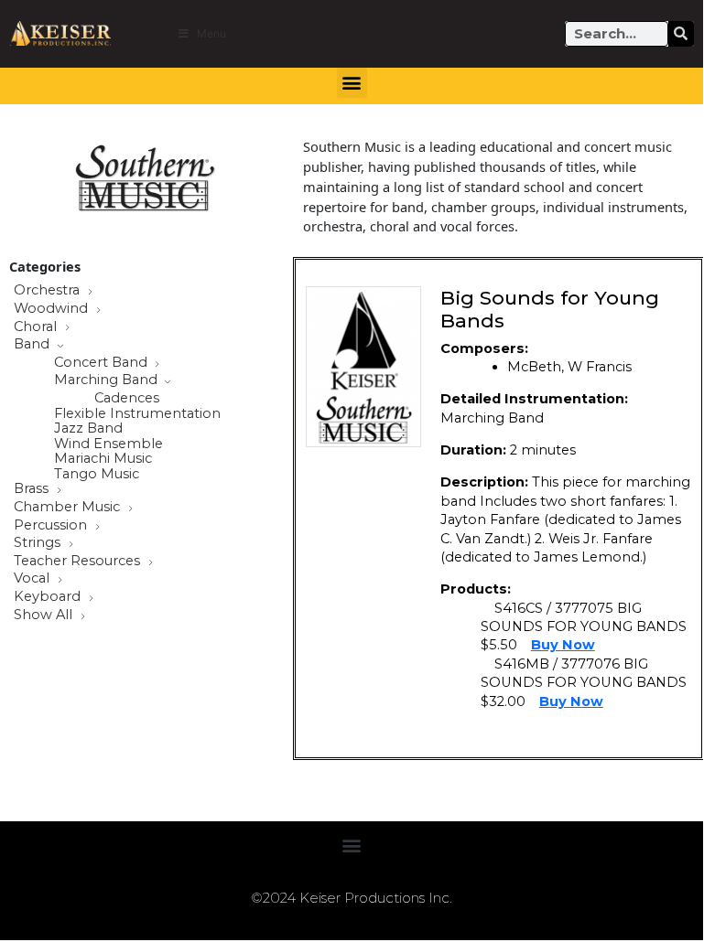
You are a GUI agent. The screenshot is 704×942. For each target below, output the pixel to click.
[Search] (681, 34)
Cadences (126, 398)
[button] (352, 83)
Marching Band (107, 380)
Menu (211, 33)
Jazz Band (88, 428)
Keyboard (49, 597)
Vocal (33, 579)
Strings (39, 543)
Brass (33, 489)
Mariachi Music (103, 459)
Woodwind (53, 309)
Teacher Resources (79, 561)
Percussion (52, 526)
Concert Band (102, 363)
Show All (45, 615)
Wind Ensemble (108, 444)
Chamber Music (69, 507)
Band (33, 344)
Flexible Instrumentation (137, 414)
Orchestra (48, 291)
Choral (37, 327)
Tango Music (96, 474)
